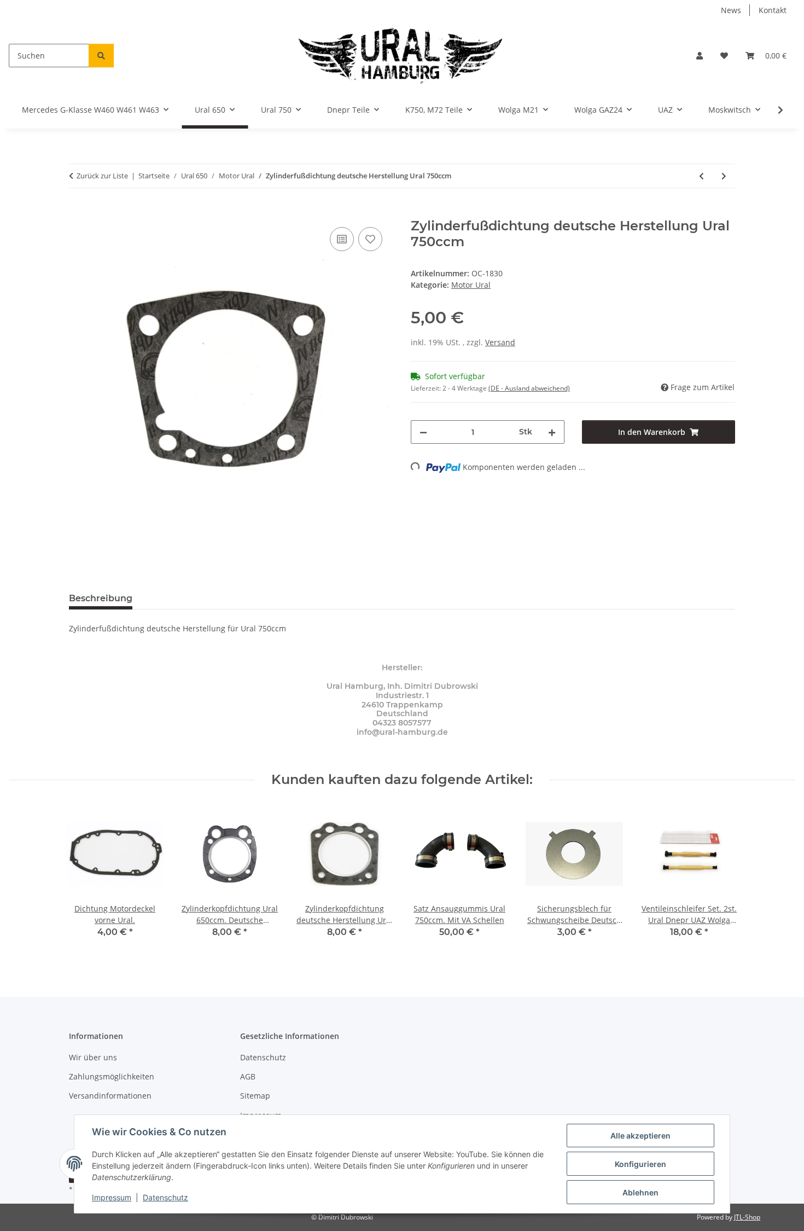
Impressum (111, 1197)
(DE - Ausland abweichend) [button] (529, 388)
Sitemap (255, 1095)
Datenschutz (165, 1197)
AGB (247, 1076)
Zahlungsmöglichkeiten (111, 1076)
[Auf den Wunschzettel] (370, 239)
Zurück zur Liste (102, 176)
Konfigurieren (640, 1164)
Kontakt (772, 10)
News (731, 10)
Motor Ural (471, 285)
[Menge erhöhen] (552, 432)
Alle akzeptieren (640, 1135)
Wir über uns (93, 1057)
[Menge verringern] (423, 432)
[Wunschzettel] (724, 55)
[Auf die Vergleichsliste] (342, 239)
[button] (700, 55)
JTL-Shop (747, 1217)
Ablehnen (640, 1192)
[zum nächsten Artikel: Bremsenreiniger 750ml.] (724, 176)
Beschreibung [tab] (100, 598)
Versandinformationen (110, 1095)
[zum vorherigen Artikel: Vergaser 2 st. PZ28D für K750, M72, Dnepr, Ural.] (701, 176)
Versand (500, 342)
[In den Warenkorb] (77, 212)
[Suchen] (101, 55)
